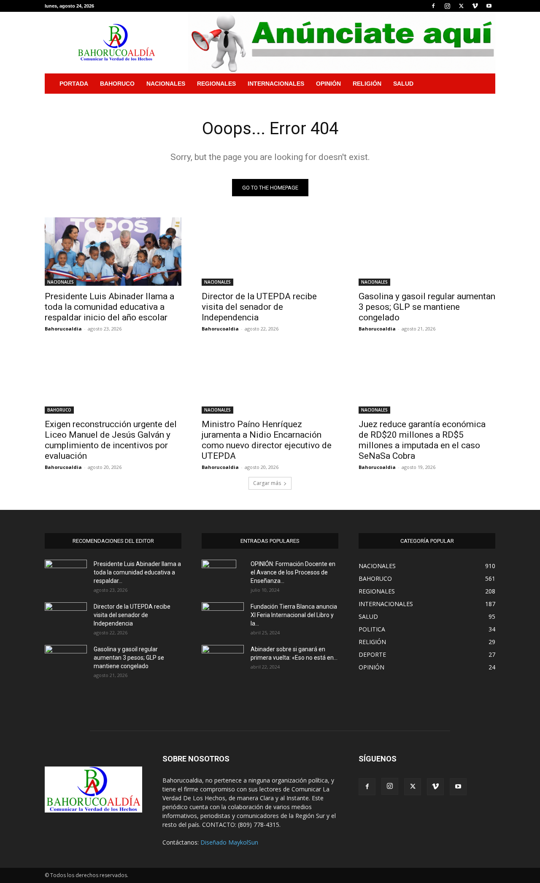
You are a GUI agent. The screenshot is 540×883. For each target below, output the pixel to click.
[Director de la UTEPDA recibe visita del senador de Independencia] (270, 251)
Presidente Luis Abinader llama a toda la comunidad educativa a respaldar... (137, 572)
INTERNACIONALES (276, 83)
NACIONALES (165, 83)
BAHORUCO (117, 83)
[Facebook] (433, 6)
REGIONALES (216, 83)
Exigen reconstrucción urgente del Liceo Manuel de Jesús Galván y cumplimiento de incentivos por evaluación (111, 440)
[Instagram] (447, 6)
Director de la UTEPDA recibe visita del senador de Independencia (259, 306)
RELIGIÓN (367, 83)
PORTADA (73, 83)
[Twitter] (461, 6)
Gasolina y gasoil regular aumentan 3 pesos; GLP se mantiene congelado (427, 306)
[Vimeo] (475, 6)
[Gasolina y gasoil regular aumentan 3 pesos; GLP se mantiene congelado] (427, 251)
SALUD (403, 83)
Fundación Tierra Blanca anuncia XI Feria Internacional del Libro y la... (294, 615)
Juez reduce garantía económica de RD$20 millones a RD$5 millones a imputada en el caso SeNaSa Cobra (422, 440)
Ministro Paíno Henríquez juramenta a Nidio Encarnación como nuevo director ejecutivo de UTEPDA (267, 440)
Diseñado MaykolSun (229, 842)
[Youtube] (489, 6)
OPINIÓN (328, 83)
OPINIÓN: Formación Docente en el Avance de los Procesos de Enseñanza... (293, 572)
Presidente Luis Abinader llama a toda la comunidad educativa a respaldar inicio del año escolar (109, 306)
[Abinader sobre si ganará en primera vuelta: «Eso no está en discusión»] (223, 658)
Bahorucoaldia (63, 328)
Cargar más (267, 483)
